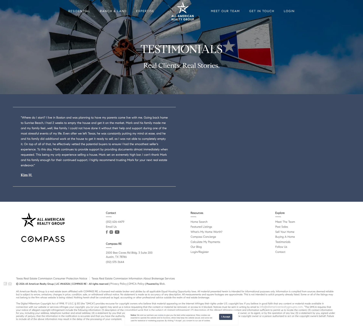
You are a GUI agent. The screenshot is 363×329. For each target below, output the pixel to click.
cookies (160, 315)
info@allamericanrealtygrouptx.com (281, 307)
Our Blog (196, 247)
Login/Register (200, 252)
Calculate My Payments (205, 242)
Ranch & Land (113, 11)
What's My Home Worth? (206, 232)
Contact (280, 252)
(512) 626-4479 (115, 222)
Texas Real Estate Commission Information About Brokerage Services (133, 278)
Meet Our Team (225, 11)
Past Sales (281, 227)
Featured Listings (201, 227)
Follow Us (281, 247)
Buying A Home (285, 237)
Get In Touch (261, 11)
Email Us (111, 227)
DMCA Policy (136, 283)
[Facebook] (107, 232)
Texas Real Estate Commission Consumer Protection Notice (51, 278)
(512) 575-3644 (115, 262)
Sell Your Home (284, 232)
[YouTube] (117, 232)
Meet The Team (285, 222)
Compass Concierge (203, 237)
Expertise (145, 11)
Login (289, 11)
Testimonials (282, 242)
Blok (162, 283)
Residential (79, 11)
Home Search (199, 222)
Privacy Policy (118, 283)
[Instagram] (111, 232)
